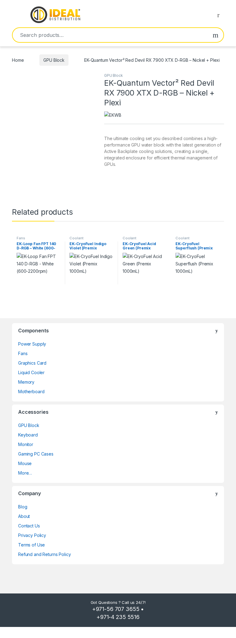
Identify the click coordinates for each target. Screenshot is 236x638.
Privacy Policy (32, 535)
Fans (21, 238)
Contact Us (29, 525)
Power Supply (32, 343)
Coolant (76, 238)
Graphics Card (32, 363)
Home (18, 60)
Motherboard (31, 391)
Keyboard (28, 434)
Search (215, 35)
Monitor (25, 444)
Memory (26, 382)
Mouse (25, 463)
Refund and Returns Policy (44, 554)
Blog (22, 506)
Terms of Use (31, 544)
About (24, 516)
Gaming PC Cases (35, 453)
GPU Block (54, 60)
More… (25, 473)
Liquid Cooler (31, 372)
